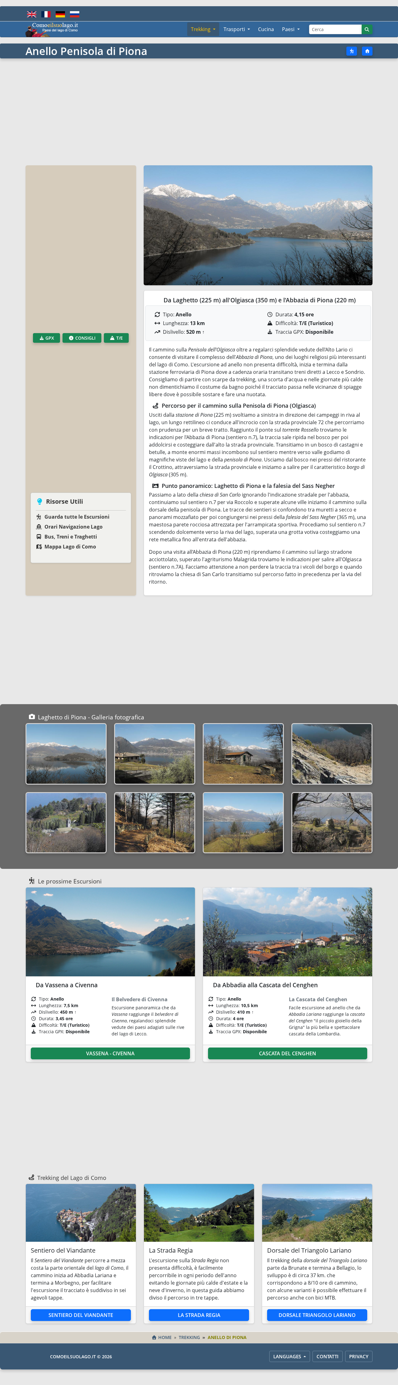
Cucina (266, 29)
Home (165, 1337)
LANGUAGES (287, 1356)
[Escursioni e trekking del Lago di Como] (351, 51)
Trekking (189, 1337)
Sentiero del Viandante (81, 1315)
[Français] (46, 13)
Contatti (328, 1356)
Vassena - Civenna (110, 1053)
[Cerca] (367, 29)
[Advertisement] (199, 111)
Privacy (358, 1356)
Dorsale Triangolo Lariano (317, 1315)
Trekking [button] (201, 29)
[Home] (367, 51)
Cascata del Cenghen (287, 1053)
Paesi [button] (289, 29)
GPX (49, 338)
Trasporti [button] (235, 29)
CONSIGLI (84, 338)
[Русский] (74, 13)
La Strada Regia (199, 1315)
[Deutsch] (60, 13)
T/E (119, 338)
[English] (31, 13)
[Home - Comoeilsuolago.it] (51, 29)
